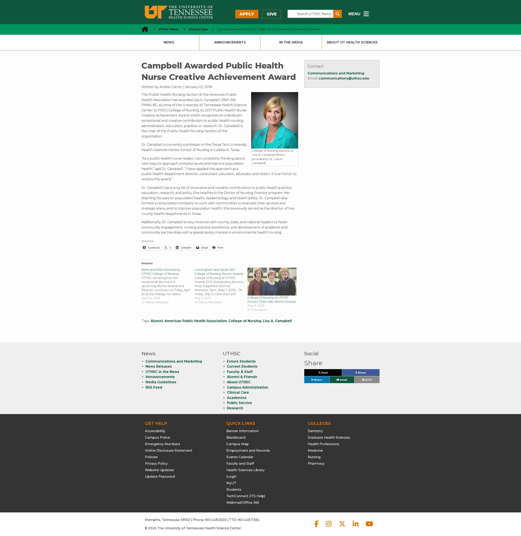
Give (272, 14)
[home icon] (143, 29)
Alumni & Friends (242, 377)
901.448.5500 (216, 520)
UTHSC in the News (162, 372)
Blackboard (235, 437)
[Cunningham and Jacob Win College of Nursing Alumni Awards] (221, 286)
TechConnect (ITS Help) (245, 496)
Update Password (160, 476)
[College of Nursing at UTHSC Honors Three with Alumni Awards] (272, 282)
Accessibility (155, 431)
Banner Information (242, 431)
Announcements (230, 42)
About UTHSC (239, 382)
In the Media (291, 42)
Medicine (315, 450)
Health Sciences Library (245, 470)
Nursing (314, 457)
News (169, 42)
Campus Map (237, 444)
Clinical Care (238, 392)
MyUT (231, 483)
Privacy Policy (156, 463)
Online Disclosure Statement (168, 450)
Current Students (242, 366)
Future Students (241, 361)
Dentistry (315, 431)
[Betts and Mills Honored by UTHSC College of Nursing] (168, 286)
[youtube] (369, 527)
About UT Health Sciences (352, 42)
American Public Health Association (195, 321)
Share (368, 373)
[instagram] (329, 527)
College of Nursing (244, 321)
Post (329, 373)
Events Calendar (239, 457)
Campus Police (157, 437)
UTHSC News (168, 29)
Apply (247, 14)
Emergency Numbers (162, 444)
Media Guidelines (161, 382)
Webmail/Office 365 (242, 502)
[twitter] (342, 527)
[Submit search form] (337, 14)
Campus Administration (247, 387)
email (343, 379)
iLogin (231, 476)
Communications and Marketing (336, 73)
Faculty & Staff (240, 372)
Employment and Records (248, 450)
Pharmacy (316, 463)
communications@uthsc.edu (344, 78)
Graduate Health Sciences (329, 437)
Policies (151, 457)
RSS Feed (154, 387)
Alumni (157, 321)
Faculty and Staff (240, 463)
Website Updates (159, 470)
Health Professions (323, 444)
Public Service (239, 403)
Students (233, 489)
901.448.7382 (248, 520)
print (368, 379)
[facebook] (317, 527)
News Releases (159, 366)
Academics (236, 398)
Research (235, 408)
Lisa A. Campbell (277, 321)
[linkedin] (355, 527)
